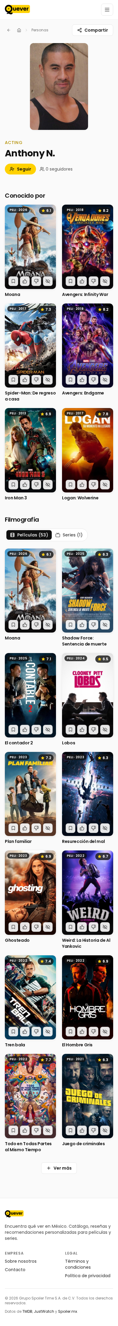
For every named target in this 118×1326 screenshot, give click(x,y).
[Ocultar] (48, 281)
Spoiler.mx (67, 1311)
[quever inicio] (17, 9)
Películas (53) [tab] (32, 535)
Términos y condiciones (78, 1264)
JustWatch (44, 1311)
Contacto (15, 1270)
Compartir (96, 30)
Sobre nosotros (21, 1261)
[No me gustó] (36, 281)
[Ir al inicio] (14, 1214)
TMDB (27, 1311)
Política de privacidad (87, 1276)
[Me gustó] (25, 281)
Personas (39, 30)
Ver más (63, 1168)
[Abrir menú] (107, 10)
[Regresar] (9, 30)
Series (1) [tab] (73, 535)
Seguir (24, 169)
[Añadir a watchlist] (13, 281)
